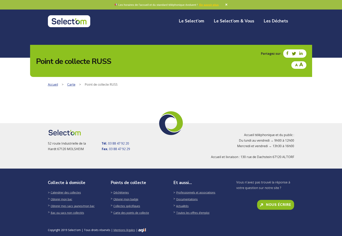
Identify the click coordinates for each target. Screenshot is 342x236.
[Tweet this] (294, 53)
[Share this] (287, 53)
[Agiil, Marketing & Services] (142, 230)
